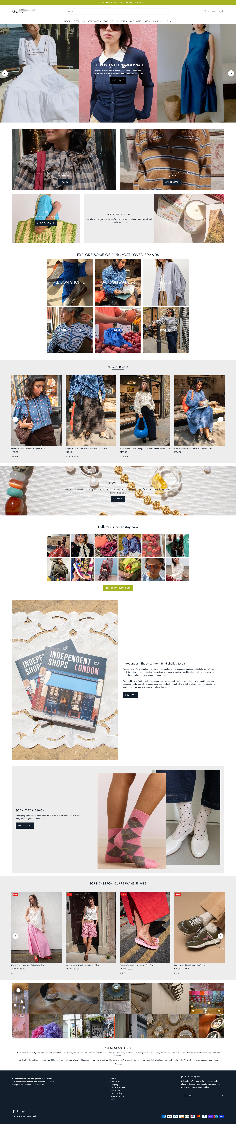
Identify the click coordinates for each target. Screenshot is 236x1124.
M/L (16, 456)
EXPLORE (117, 498)
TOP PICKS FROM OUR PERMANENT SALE (118, 883)
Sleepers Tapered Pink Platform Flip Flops (137, 965)
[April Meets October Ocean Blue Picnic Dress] (199, 410)
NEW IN (64, 182)
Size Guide (115, 1090)
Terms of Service (117, 1096)
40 (75, 456)
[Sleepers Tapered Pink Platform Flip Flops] (145, 927)
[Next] (231, 73)
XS (121, 456)
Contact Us (115, 1081)
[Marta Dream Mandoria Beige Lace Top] (36, 927)
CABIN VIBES (171, 182)
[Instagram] (23, 1112)
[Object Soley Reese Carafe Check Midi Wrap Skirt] (91, 410)
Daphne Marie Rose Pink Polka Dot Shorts (83, 965)
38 (72, 456)
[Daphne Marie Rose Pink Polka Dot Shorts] (91, 927)
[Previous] (5, 73)
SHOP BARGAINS (46, 223)
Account (211, 11)
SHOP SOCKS (25, 825)
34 (66, 456)
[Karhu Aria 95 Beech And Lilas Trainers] (199, 927)
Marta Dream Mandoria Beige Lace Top (27, 965)
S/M (12, 456)
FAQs (113, 1099)
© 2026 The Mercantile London (25, 1116)
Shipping (114, 1084)
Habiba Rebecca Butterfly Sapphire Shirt (28, 448)
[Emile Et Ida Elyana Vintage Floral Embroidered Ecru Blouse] (145, 410)
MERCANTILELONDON (120, 588)
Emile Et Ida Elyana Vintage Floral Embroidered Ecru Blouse (145, 448)
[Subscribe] (221, 1096)
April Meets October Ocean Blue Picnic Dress (193, 448)
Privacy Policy (116, 1093)
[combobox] (118, 11)
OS (175, 456)
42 (78, 456)
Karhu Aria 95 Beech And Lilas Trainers (190, 965)
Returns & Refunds (118, 1087)
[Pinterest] (18, 1112)
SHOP (118, 80)
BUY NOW (130, 695)
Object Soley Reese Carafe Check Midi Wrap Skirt (86, 448)
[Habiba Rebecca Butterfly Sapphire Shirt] (36, 410)
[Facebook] (13, 1112)
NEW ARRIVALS (118, 367)
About (113, 1078)
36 (69, 456)
